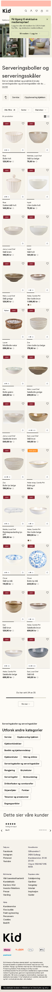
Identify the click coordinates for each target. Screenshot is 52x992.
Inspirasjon (33, 891)
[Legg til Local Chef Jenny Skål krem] (22, 243)
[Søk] (26, 10)
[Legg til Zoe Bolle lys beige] (22, 477)
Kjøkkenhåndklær (12, 743)
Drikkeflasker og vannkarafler (18, 783)
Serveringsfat (10, 777)
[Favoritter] (36, 10)
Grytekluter (25, 770)
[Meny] (47, 10)
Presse (6, 891)
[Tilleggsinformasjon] (12, 162)
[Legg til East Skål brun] (22, 619)
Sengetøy (32, 885)
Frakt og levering (11, 913)
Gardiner (32, 881)
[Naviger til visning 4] (47, 339)
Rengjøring (9, 770)
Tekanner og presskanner (16, 797)
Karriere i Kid (9, 885)
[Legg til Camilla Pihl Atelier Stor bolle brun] (47, 290)
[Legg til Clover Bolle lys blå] (47, 572)
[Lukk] (47, 19)
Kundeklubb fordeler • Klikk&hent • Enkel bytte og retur (26, 988)
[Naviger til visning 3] (21, 339)
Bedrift (6, 923)
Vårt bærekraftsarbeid (13, 878)
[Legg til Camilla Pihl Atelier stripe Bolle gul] (47, 477)
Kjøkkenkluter (11, 757)
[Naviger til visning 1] (13, 152)
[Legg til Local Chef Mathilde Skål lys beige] (47, 150)
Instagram (7, 854)
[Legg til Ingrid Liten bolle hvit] (47, 196)
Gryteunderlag (30, 777)
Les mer (5, 87)
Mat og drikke (30, 757)
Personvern (8, 916)
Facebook (7, 851)
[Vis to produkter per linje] (45, 116)
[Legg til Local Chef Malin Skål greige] (22, 290)
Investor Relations (11, 888)
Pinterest (7, 858)
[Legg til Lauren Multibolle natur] (22, 336)
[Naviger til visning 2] (44, 152)
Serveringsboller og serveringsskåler (21, 763)
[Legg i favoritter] (23, 123)
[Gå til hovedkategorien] (5, 97)
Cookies (7, 919)
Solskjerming (34, 878)
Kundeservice (9, 906)
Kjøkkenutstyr (7, 20)
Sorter (23, 110)
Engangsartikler (12, 803)
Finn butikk (8, 909)
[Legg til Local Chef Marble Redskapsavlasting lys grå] (22, 523)
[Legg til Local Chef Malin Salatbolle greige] (47, 383)
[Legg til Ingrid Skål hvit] (47, 243)
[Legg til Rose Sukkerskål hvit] (22, 196)
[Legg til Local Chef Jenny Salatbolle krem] (22, 430)
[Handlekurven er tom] (42, 10)
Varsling (6, 895)
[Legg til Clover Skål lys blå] (22, 572)
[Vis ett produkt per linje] (48, 116)
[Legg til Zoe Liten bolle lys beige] (47, 336)
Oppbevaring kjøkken (35, 97)
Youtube (7, 861)
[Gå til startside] (7, 11)
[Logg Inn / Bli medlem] (31, 10)
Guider (31, 895)
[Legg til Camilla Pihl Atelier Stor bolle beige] (47, 523)
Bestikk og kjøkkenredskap (17, 750)
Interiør (31, 888)
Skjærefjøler (10, 790)
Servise (15, 97)
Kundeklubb (9, 881)
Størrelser (39, 110)
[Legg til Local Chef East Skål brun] (47, 430)
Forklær (25, 790)
